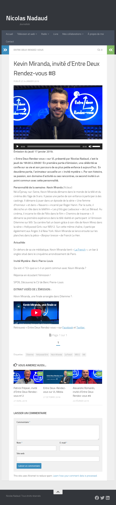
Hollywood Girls (42, 355)
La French (80, 249)
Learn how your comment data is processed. (75, 475)
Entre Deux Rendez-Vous (29, 49)
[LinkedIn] (108, 498)
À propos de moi (96, 34)
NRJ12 (77, 355)
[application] (58, 146)
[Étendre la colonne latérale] (5, 49)
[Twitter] (102, 498)
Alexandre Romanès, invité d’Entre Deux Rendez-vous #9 (84, 392)
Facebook (67, 327)
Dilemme (29, 355)
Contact (10, 41)
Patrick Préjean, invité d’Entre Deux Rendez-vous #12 (26, 392)
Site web (20, 453)
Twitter (80, 327)
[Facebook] (97, 498)
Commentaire (23, 422)
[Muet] (90, 146)
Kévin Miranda (56, 355)
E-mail (63, 442)
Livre (55, 34)
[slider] (96, 146)
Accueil (9, 34)
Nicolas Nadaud (26, 18)
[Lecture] (17, 146)
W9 (84, 355)
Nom (19, 442)
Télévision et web (26, 34)
